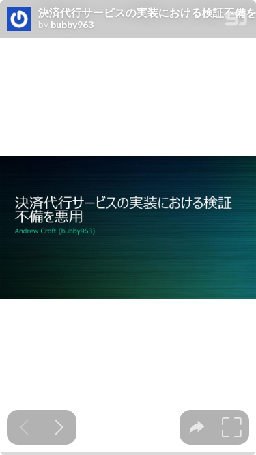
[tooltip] (197, 427)
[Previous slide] (24, 427)
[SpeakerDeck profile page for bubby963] (19, 20)
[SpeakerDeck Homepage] (236, 21)
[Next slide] (59, 427)
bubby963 (72, 24)
